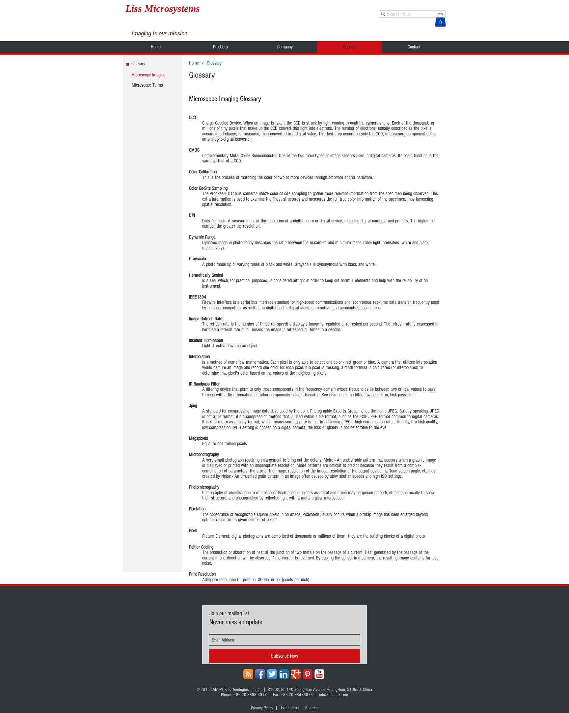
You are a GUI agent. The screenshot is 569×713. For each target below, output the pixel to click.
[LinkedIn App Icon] (284, 674)
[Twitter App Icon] (272, 674)
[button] (440, 20)
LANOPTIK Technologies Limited (236, 689)
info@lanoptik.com (333, 695)
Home (194, 63)
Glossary (214, 63)
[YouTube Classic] (319, 674)
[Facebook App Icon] (260, 674)
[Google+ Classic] (296, 674)
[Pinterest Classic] (307, 674)
